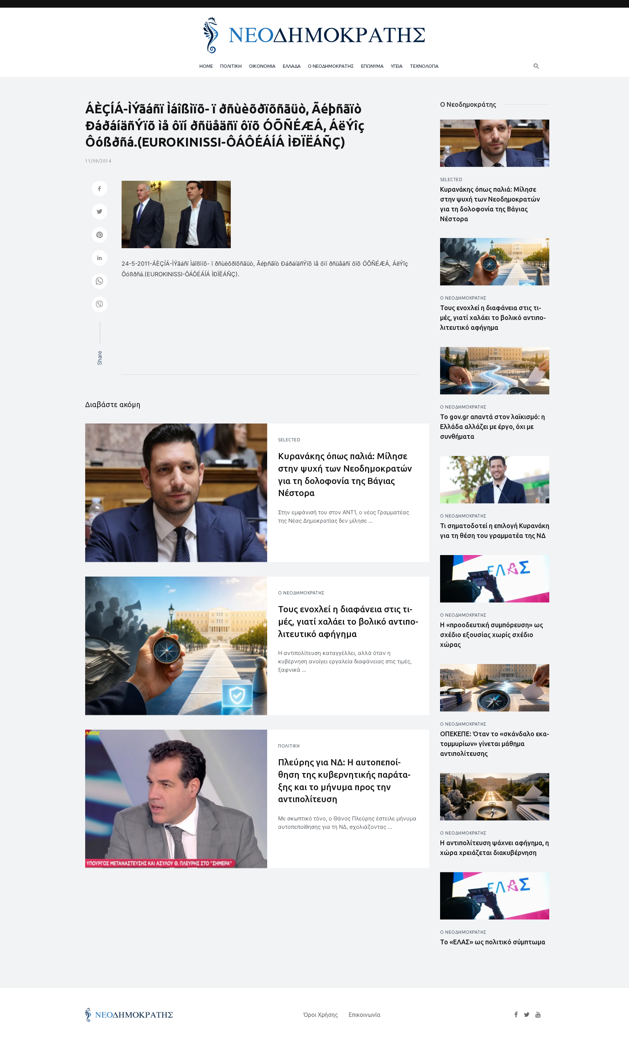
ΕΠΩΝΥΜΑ (372, 66)
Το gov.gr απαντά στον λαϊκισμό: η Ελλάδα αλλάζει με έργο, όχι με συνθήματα (492, 426)
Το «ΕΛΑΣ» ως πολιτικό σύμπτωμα (492, 941)
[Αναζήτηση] (536, 66)
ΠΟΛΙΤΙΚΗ (231, 66)
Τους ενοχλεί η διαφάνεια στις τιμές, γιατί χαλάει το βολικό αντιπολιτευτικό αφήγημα (348, 621)
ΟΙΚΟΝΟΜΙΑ (262, 66)
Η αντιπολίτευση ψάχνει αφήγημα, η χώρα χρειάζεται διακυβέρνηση (494, 847)
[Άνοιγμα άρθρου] (176, 493)
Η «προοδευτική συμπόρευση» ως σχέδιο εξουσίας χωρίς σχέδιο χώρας (491, 634)
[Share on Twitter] (99, 212)
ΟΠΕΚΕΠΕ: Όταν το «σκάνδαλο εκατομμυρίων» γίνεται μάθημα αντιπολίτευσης (494, 743)
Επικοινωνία (364, 1014)
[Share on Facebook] (99, 189)
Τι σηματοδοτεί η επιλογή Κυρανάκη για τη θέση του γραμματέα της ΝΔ (494, 530)
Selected (289, 439)
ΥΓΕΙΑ (397, 66)
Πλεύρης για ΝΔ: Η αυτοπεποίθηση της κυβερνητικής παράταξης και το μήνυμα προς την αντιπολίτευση (344, 780)
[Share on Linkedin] (99, 258)
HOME (206, 66)
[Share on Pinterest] (99, 235)
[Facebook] (516, 1014)
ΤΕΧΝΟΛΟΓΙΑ (424, 66)
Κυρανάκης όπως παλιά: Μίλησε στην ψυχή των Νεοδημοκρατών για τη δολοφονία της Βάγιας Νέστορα (345, 474)
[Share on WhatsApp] (99, 281)
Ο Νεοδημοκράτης (301, 592)
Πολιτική (289, 746)
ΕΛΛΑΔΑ (292, 66)
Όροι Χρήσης (321, 1014)
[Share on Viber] (99, 305)
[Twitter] (527, 1014)
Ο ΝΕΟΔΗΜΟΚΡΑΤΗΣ (331, 66)
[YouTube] (538, 1014)
